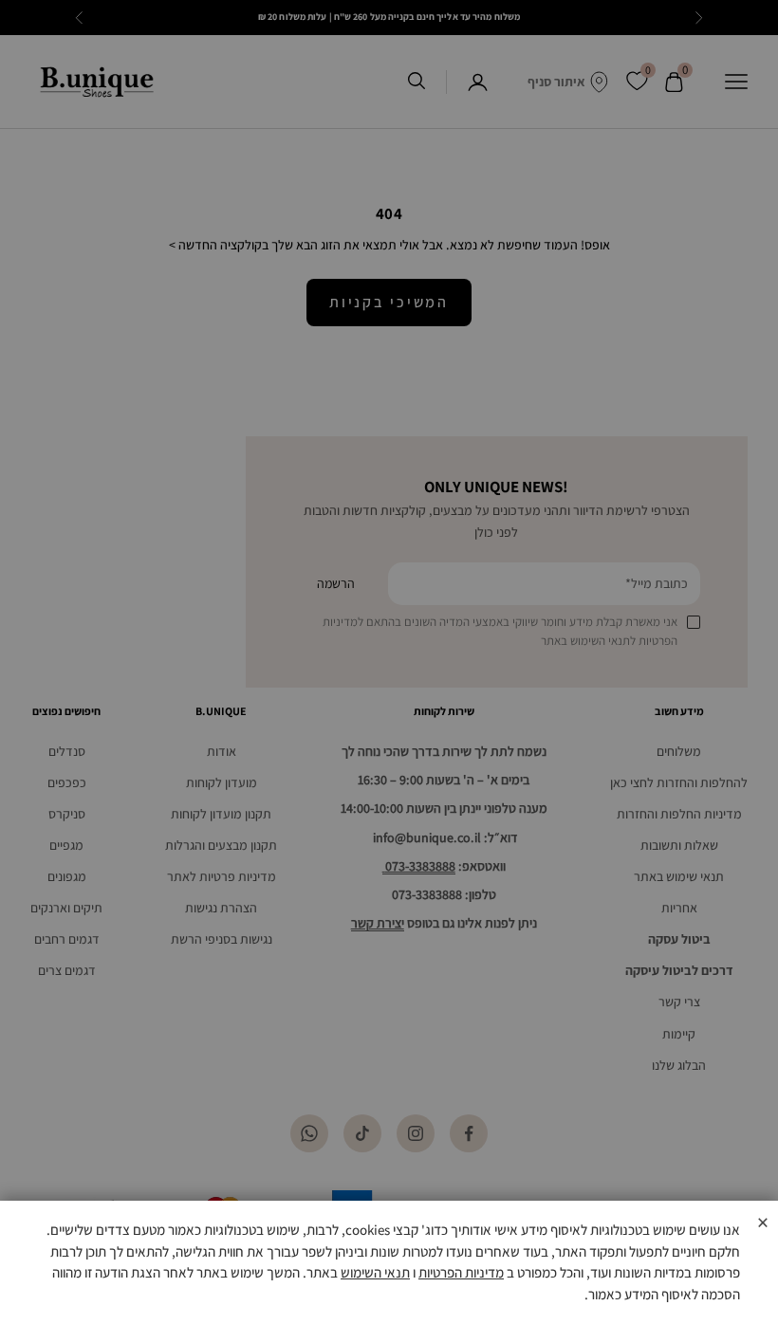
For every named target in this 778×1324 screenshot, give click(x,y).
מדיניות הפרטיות (461, 1272)
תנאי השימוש (375, 1272)
